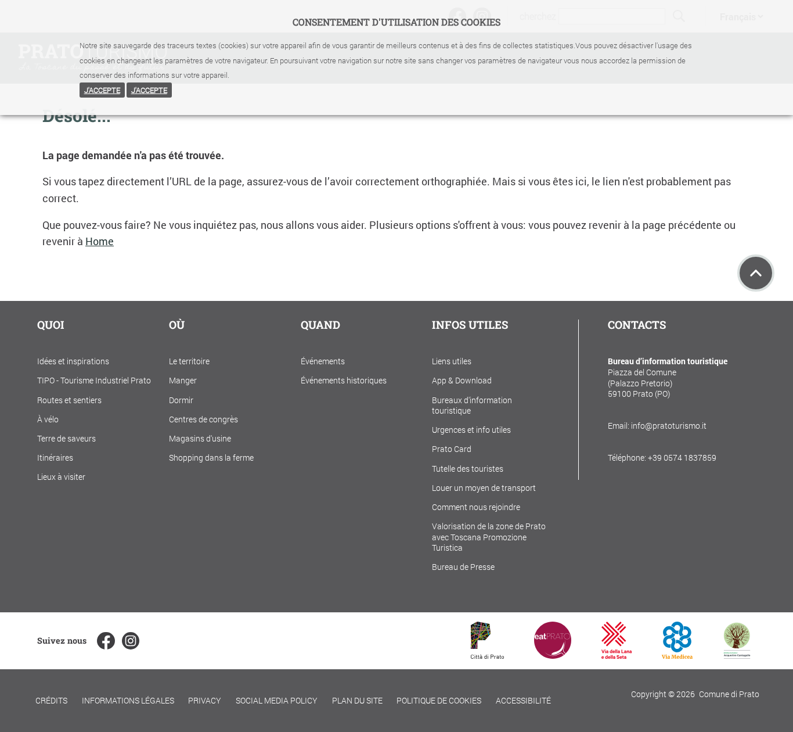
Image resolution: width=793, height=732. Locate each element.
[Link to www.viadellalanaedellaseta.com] (616, 655)
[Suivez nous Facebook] (105, 641)
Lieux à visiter (61, 476)
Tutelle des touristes (467, 468)
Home (99, 241)
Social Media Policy (277, 700)
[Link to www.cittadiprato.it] (487, 655)
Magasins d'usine (200, 438)
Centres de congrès (203, 419)
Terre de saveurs (66, 438)
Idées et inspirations (73, 361)
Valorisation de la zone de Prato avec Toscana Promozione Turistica (489, 537)
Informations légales (128, 700)
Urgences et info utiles (471, 429)
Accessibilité (523, 700)
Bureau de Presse (463, 566)
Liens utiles (451, 361)
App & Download (462, 380)
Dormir (181, 400)
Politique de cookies (438, 700)
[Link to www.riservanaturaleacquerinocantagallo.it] (737, 655)
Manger (183, 380)
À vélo (48, 419)
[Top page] (755, 273)
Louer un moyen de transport (484, 487)
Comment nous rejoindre (476, 506)
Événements (323, 361)
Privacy (204, 700)
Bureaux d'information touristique (472, 405)
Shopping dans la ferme (211, 457)
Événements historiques (344, 380)
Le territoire (189, 361)
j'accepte (102, 90)
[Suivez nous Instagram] (130, 641)
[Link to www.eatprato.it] (552, 655)
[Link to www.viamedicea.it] (677, 655)
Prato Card (451, 448)
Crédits (51, 700)
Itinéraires (55, 457)
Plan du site (357, 700)
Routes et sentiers (69, 400)
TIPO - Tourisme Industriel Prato (94, 380)
